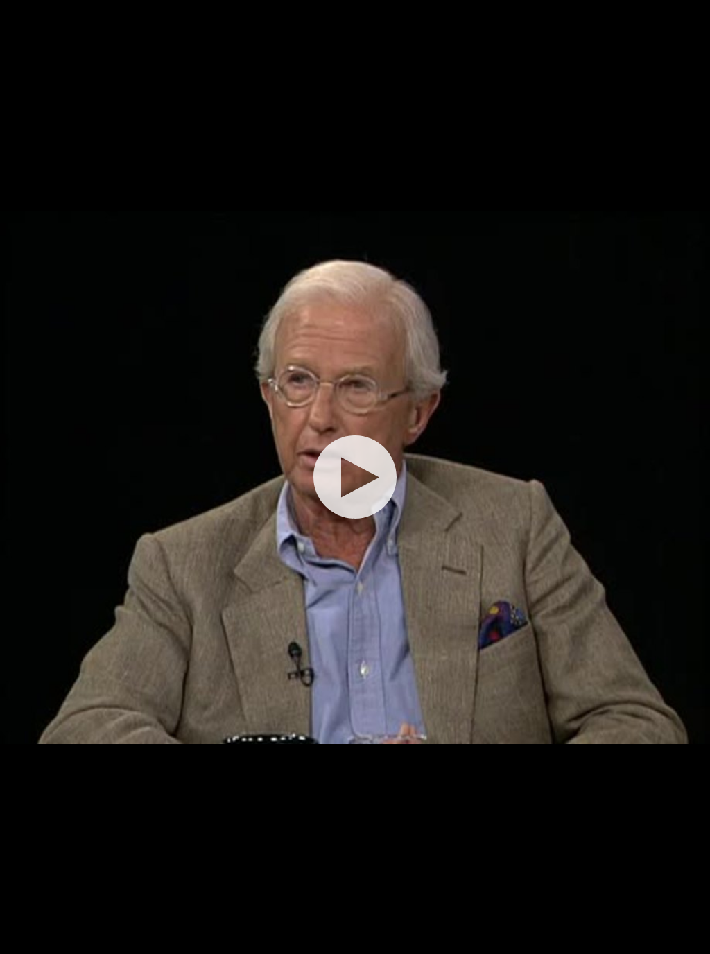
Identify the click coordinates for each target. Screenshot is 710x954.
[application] (355, 477)
